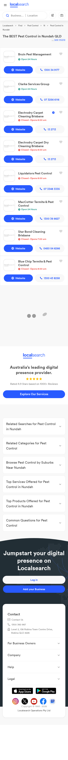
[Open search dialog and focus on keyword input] (6, 15)
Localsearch (8, 25)
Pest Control (32, 25)
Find (20, 25)
